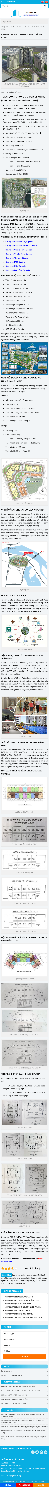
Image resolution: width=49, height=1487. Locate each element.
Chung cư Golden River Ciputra (18, 250)
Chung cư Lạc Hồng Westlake (17, 270)
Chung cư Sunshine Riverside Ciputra (21, 246)
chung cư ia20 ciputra (39, 1278)
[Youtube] (45, 1452)
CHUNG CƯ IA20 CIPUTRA (30, 96)
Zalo (9, 1485)
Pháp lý (22, 1448)
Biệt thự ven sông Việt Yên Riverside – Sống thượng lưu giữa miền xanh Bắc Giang (22, 1421)
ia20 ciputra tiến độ (18, 1283)
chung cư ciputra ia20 (21, 1278)
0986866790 (26, 1485)
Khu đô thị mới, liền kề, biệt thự (12, 1375)
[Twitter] (37, 1452)
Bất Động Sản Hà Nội (13, 1476)
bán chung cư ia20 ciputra (22, 1275)
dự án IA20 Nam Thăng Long (19, 678)
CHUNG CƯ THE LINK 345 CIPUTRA (18, 1310)
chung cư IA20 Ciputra (16, 514)
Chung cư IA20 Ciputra (15, 262)
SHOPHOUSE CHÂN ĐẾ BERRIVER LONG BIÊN (18, 1387)
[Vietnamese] (46, 2)
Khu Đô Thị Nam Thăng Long (34, 224)
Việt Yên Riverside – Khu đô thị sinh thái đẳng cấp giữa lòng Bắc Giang (23, 1438)
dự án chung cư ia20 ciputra (21, 1281)
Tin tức (11, 1448)
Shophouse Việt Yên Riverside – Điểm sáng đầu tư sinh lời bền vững (23, 1432)
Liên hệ (29, 1448)
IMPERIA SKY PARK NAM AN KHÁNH (14, 1399)
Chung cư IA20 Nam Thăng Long (14, 662)
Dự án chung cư (6, 1371)
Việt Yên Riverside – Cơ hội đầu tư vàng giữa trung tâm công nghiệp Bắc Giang (22, 1415)
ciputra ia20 (5, 1281)
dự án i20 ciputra (39, 1281)
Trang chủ (4, 27)
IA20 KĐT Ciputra (22, 119)
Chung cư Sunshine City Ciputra (19, 242)
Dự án (12, 27)
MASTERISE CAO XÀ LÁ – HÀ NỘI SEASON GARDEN (20, 1391)
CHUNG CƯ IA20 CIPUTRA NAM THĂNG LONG (22, 1300)
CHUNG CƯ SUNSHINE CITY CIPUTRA (19, 1314)
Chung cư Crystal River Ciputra (18, 254)
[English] (42, 2)
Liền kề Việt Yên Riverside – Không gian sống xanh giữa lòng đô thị (24, 1427)
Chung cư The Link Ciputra (16, 258)
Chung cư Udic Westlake (15, 266)
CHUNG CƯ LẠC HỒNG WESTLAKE (18, 1304)
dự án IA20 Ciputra (17, 1078)
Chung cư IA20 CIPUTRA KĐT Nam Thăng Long (20, 1237)
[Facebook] (33, 1452)
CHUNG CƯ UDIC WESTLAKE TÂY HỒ (19, 1297)
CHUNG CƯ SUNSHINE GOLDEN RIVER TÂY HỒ (23, 1307)
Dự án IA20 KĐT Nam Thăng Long (14, 386)
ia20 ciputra (5, 1283)
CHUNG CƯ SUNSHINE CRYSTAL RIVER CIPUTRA (23, 1317)
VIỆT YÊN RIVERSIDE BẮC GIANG (14, 1404)
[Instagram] (41, 1452)
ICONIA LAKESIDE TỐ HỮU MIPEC (14, 1395)
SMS (42, 1485)
